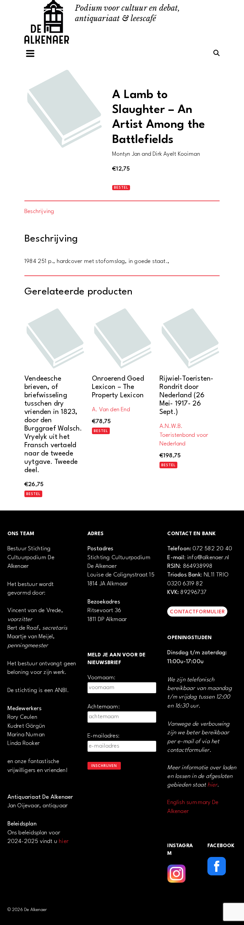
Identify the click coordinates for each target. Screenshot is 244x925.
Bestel (121, 188)
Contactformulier (197, 611)
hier (63, 841)
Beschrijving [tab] (39, 212)
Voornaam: (101, 678)
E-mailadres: (103, 736)
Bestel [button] (33, 494)
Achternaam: (103, 707)
